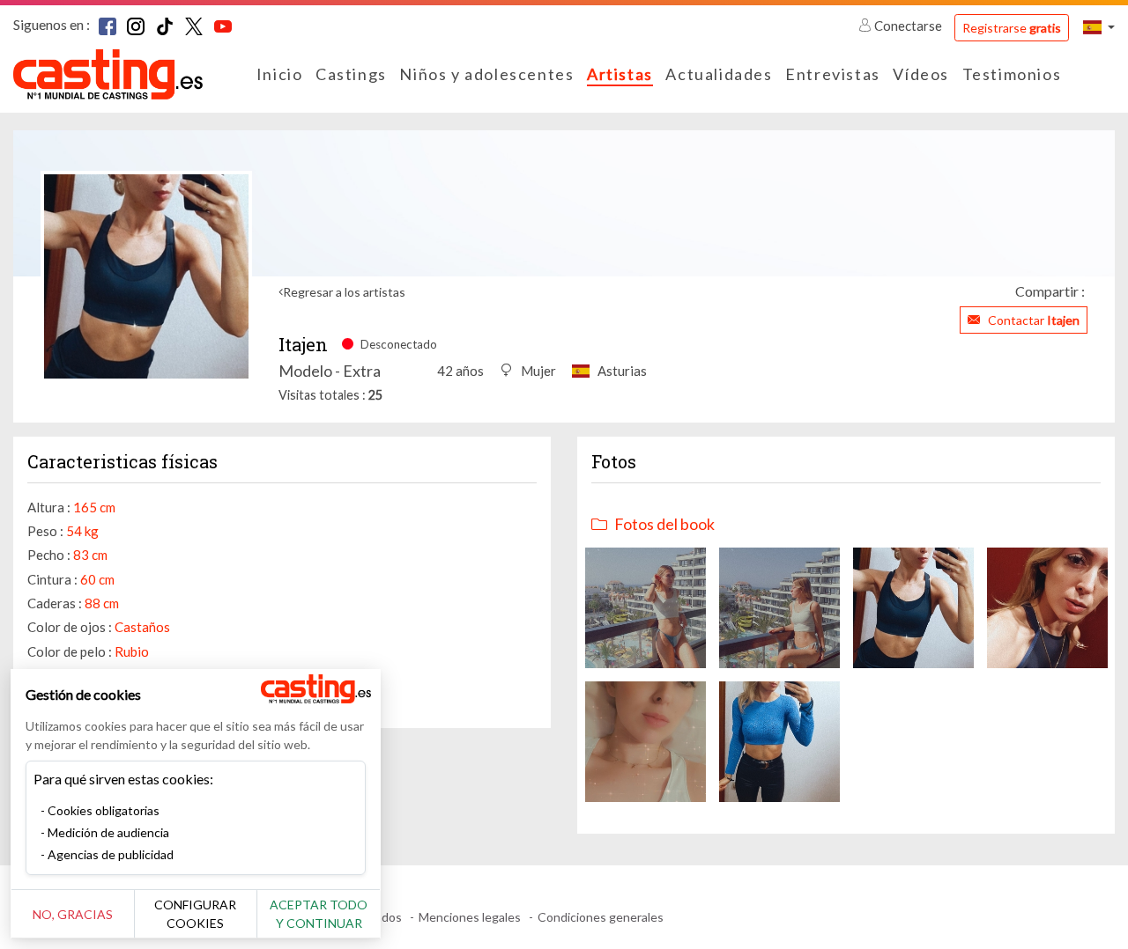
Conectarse (908, 25)
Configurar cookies (195, 914)
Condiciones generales (601, 916)
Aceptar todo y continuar (318, 914)
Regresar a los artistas (344, 291)
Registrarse (1011, 27)
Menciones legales (470, 916)
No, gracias (73, 914)
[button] (1099, 26)
